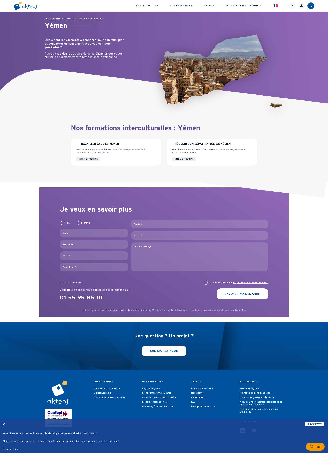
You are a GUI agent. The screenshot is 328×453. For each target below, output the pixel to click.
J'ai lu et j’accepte (239, 282)
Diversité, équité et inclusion (158, 406)
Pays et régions (76, 19)
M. (68, 223)
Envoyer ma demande (242, 293)
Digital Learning (102, 392)
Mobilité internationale (155, 402)
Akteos (209, 5)
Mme (87, 223)
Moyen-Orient (96, 19)
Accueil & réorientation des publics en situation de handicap (261, 403)
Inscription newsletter (203, 406)
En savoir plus (10, 449)
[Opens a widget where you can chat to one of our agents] (315, 447)
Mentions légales (249, 388)
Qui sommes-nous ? (202, 388)
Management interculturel (156, 392)
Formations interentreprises (109, 397)
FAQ (193, 402)
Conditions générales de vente (257, 397)
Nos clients (197, 392)
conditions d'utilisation (219, 310)
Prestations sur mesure (107, 388)
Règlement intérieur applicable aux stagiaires (259, 410)
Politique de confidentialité (255, 392)
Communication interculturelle (159, 397)
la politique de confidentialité (250, 282)
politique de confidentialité (187, 310)
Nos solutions (147, 5)
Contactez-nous (164, 351)
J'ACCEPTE (314, 424)
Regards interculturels (244, 5)
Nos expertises (181, 5)
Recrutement (198, 397)
